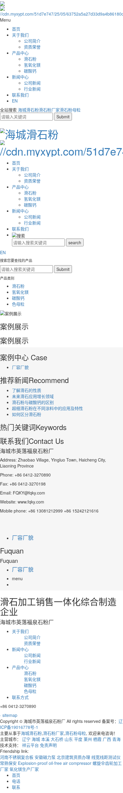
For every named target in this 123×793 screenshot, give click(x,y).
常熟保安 (8, 763)
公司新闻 (32, 83)
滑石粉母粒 (70, 110)
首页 (16, 29)
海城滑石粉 (28, 110)
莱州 (88, 739)
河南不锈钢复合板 (16, 757)
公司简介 (32, 41)
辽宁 (26, 739)
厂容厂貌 (20, 367)
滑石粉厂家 (49, 110)
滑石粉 (30, 59)
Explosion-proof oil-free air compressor (54, 763)
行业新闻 (32, 89)
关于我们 (20, 35)
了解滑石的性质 (26, 390)
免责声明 (48, 745)
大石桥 (57, 739)
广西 (107, 739)
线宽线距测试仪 (106, 757)
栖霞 (97, 739)
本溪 (45, 739)
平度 (78, 739)
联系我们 (20, 95)
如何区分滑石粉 (26, 414)
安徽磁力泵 (45, 757)
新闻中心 (20, 77)
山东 (68, 739)
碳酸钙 (30, 71)
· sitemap (8, 715)
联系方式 (20, 697)
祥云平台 (30, 745)
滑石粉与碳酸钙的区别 (33, 402)
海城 (36, 739)
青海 (116, 739)
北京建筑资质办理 (73, 757)
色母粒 (18, 304)
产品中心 (20, 53)
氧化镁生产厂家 (24, 769)
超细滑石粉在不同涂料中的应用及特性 (47, 408)
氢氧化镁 (32, 65)
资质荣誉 (32, 47)
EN (15, 101)
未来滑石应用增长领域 (33, 396)
